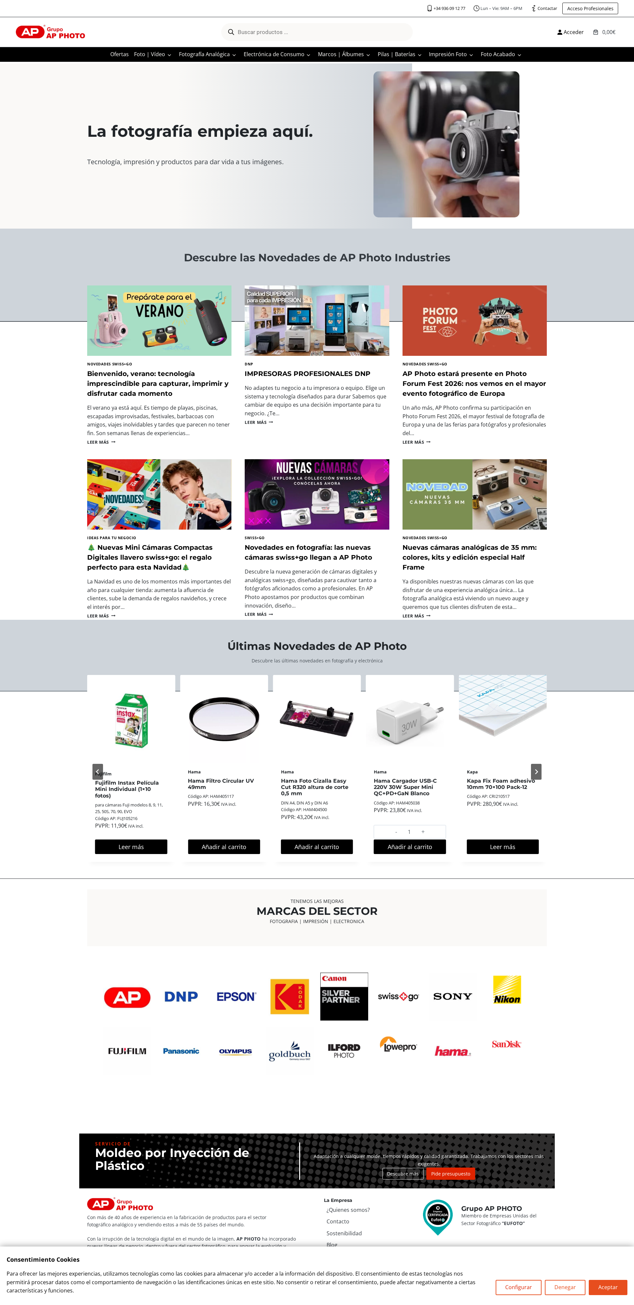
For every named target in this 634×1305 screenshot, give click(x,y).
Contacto (338, 1221)
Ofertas (119, 54)
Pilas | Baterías (396, 54)
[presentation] (159, 320)
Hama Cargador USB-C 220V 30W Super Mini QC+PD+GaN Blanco (405, 787)
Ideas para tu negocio (111, 537)
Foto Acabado (498, 54)
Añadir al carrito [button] (224, 847)
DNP (249, 363)
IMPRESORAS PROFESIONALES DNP (307, 374)
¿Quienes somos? (348, 1209)
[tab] (293, 871)
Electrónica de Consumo (274, 54)
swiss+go (254, 537)
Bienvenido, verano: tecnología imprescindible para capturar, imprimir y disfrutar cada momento (158, 383)
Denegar (565, 1287)
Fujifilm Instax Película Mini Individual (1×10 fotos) (127, 789)
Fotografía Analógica (204, 54)
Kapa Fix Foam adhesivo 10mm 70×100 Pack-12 (501, 784)
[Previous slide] (97, 772)
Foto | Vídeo (149, 54)
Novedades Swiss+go (109, 363)
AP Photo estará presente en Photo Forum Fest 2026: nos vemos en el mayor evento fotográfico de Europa (474, 383)
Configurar (518, 1287)
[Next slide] (536, 772)
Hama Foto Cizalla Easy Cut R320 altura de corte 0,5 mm (314, 787)
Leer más (101, 442)
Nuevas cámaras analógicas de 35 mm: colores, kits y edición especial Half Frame (470, 557)
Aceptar (608, 1287)
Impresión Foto (448, 54)
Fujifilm (103, 774)
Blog (332, 1245)
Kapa (472, 772)
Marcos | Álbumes (341, 54)
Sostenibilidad (344, 1233)
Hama (194, 772)
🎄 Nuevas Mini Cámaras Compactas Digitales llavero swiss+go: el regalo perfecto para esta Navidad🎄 (150, 557)
